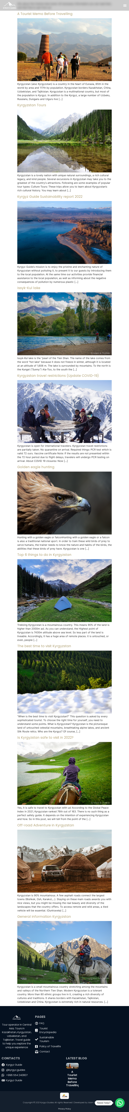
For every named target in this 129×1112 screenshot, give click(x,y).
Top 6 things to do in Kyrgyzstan (44, 554)
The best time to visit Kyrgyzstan (44, 646)
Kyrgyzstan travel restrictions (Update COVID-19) (58, 375)
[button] (124, 5)
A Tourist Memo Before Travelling (45, 13)
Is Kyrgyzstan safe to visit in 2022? (45, 737)
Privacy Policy (64, 1108)
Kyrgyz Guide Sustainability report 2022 (49, 196)
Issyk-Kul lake (28, 288)
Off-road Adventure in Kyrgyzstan (45, 825)
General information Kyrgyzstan (44, 916)
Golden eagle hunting (35, 467)
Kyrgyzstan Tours (31, 105)
